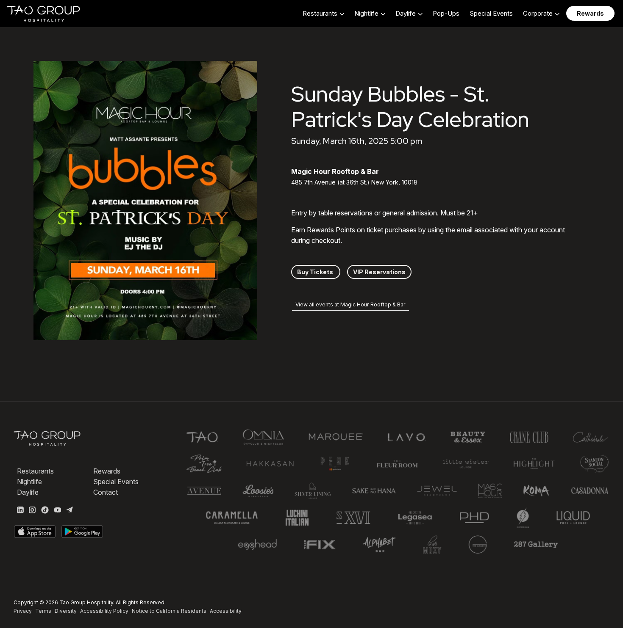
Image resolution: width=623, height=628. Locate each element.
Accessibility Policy (104, 611)
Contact (105, 492)
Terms (43, 611)
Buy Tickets (315, 271)
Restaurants (35, 471)
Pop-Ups (446, 13)
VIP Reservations (379, 271)
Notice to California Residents (169, 611)
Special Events (491, 13)
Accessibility (226, 611)
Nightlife (29, 481)
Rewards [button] (590, 13)
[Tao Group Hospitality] (44, 13)
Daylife (28, 492)
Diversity (66, 611)
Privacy (23, 611)
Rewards (106, 471)
